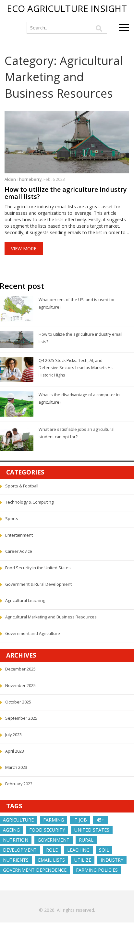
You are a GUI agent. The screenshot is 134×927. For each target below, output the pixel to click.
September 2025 (21, 718)
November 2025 (20, 685)
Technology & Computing (29, 502)
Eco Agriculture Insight (67, 8)
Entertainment (19, 535)
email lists (51, 860)
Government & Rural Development (38, 584)
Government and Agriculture (32, 633)
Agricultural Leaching (25, 600)
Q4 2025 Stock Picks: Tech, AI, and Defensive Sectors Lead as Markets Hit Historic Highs (76, 368)
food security (47, 830)
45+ (100, 820)
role (52, 850)
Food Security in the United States (38, 568)
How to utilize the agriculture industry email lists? (66, 193)
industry (112, 860)
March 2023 (16, 767)
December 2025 (20, 669)
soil (104, 850)
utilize (82, 860)
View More (23, 248)
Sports (11, 518)
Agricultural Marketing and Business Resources (51, 617)
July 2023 (13, 734)
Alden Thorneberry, (24, 179)
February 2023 (18, 784)
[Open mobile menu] (124, 27)
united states (91, 830)
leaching (78, 850)
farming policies (97, 870)
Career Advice (18, 551)
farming (53, 820)
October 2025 (18, 702)
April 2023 (14, 751)
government (53, 840)
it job (80, 820)
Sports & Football (21, 486)
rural (86, 840)
